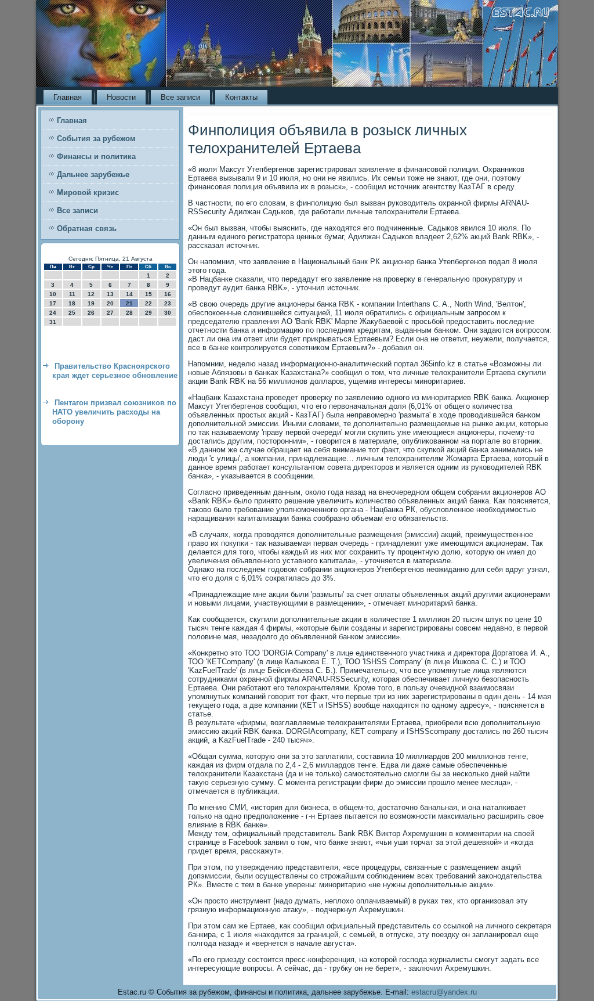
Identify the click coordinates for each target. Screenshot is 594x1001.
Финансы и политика (96, 156)
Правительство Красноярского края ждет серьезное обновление (115, 371)
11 (72, 294)
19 (91, 303)
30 (167, 312)
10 (52, 294)
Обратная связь (87, 228)
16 (167, 294)
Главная (67, 97)
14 (129, 294)
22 (148, 303)
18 (71, 303)
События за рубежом (96, 138)
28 (129, 312)
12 (91, 294)
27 (110, 312)
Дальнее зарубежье (93, 174)
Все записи (180, 97)
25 (71, 312)
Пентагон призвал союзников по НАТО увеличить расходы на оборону (114, 412)
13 (110, 294)
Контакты (241, 97)
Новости (121, 97)
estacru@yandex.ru (444, 992)
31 (52, 322)
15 (148, 294)
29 (148, 312)
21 (129, 303)
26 (91, 312)
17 (52, 303)
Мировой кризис (88, 192)
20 (110, 303)
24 (52, 312)
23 (167, 303)
